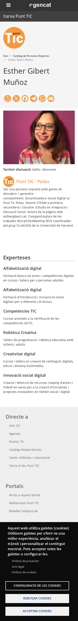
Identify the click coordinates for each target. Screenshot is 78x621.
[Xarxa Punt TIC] (15, 38)
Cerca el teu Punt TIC (24, 466)
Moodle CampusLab (23, 511)
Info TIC (14, 426)
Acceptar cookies (37, 611)
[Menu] (8, 5)
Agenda (14, 434)
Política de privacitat (25, 561)
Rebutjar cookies (37, 598)
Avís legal (18, 567)
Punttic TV (16, 442)
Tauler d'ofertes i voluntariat (29, 458)
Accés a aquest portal (24, 495)
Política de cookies (24, 572)
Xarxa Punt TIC (17, 16)
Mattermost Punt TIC (24, 503)
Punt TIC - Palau (32, 181)
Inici (5, 56)
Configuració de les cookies (37, 585)
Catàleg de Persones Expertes (31, 56)
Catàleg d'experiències (25, 450)
